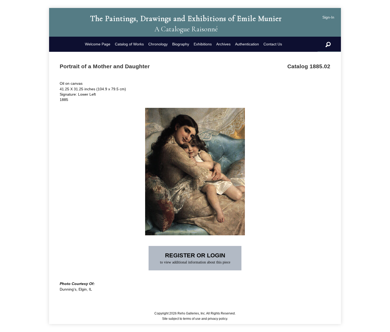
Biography (180, 44)
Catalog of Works (129, 44)
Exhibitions (203, 44)
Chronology (158, 44)
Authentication (247, 44)
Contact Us (272, 44)
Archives (223, 44)
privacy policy (217, 319)
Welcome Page (97, 44)
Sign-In (328, 17)
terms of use (192, 319)
